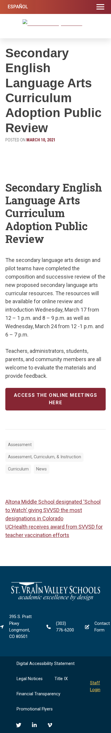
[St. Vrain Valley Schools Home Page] (55, 599)
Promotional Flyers (35, 709)
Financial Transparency (38, 693)
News (41, 469)
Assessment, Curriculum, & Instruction (44, 456)
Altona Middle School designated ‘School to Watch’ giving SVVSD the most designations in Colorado (53, 510)
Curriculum (18, 469)
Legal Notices (30, 678)
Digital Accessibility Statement (46, 663)
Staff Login (95, 686)
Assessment (20, 444)
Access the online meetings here (55, 398)
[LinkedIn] (34, 725)
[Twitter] (19, 725)
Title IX (61, 678)
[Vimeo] (49, 725)
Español (18, 7)
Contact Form (102, 627)
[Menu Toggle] (100, 7)
